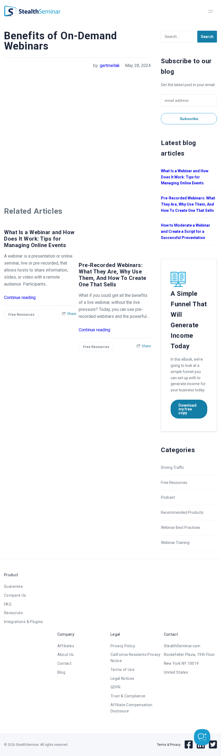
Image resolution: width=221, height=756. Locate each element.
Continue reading (20, 297)
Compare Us (15, 595)
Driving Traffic (172, 467)
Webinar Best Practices (180, 527)
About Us (65, 654)
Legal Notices (122, 678)
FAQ (7, 604)
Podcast (168, 497)
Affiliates (65, 646)
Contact (64, 663)
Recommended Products (182, 512)
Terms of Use (122, 669)
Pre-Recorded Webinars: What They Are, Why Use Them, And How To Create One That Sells (112, 275)
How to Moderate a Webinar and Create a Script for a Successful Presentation (185, 231)
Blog (61, 672)
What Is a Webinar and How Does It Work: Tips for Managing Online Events (39, 238)
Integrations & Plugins (23, 622)
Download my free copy (187, 409)
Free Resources (21, 314)
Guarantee (13, 586)
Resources (13, 613)
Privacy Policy (122, 646)
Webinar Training (175, 542)
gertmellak (110, 65)
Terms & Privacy (169, 745)
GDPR (115, 687)
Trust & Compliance (127, 696)
